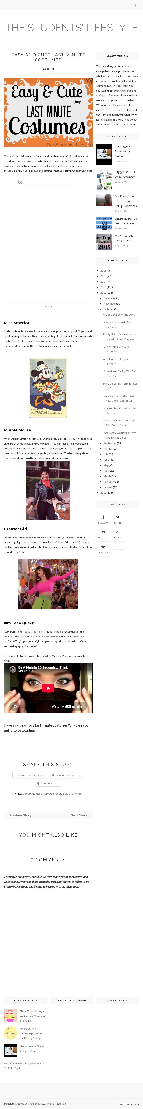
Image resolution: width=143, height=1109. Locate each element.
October (109, 309)
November (110, 303)
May (106, 465)
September (110, 443)
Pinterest (118, 538)
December (110, 298)
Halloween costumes (55, 793)
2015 (103, 276)
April (106, 470)
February (109, 481)
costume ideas (33, 793)
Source (48, 306)
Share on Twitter (69, 775)
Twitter (118, 523)
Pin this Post (50, 783)
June (106, 459)
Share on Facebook (31, 775)
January (108, 487)
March (107, 476)
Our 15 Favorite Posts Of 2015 (124, 238)
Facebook (103, 523)
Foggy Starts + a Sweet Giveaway (125, 174)
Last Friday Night (35, 631)
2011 (103, 492)
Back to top (128, 1104)
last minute (75, 793)
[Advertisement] (117, 586)
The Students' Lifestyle (71, 27)
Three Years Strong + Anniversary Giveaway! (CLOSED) (32, 1016)
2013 (103, 287)
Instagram (103, 538)
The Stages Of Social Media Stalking (123, 151)
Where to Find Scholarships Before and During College (31, 1033)
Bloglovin (103, 553)
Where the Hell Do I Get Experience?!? (127, 221)
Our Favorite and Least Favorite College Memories (126, 201)
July (106, 454)
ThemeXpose (35, 1103)
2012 (103, 292)
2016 (103, 270)
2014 (103, 281)
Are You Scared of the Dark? (119, 314)
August (108, 448)
